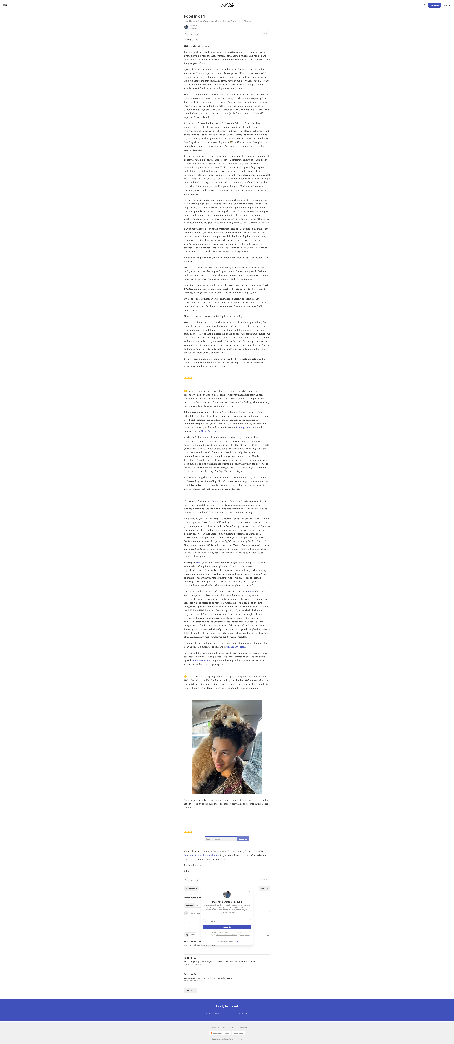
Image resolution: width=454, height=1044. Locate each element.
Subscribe (434, 5)
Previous (193, 888)
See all (189, 990)
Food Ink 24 (190, 974)
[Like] (186, 33)
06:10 (251, 591)
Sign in (447, 5)
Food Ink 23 (190, 958)
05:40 (198, 562)
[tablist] (194, 905)
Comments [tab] (189, 905)
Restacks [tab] (199, 905)
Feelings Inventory (246, 427)
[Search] (419, 5)
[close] (250, 891)
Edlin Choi (193, 26)
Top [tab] (186, 935)
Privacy (224, 1027)
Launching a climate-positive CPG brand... (201, 945)
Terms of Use (238, 932)
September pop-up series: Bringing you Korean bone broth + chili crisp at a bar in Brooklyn (221, 961)
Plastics (214, 501)
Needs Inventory (209, 431)
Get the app (238, 1033)
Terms (231, 1027)
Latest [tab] (192, 935)
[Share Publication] (425, 5)
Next (262, 888)
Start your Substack (221, 1033)
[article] (227, 946)
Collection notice (241, 1027)
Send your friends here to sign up (201, 855)
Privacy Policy (245, 935)
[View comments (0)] (192, 33)
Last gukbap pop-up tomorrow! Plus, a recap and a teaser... (208, 978)
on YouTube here (202, 660)
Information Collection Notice (226, 935)
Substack (215, 1039)
